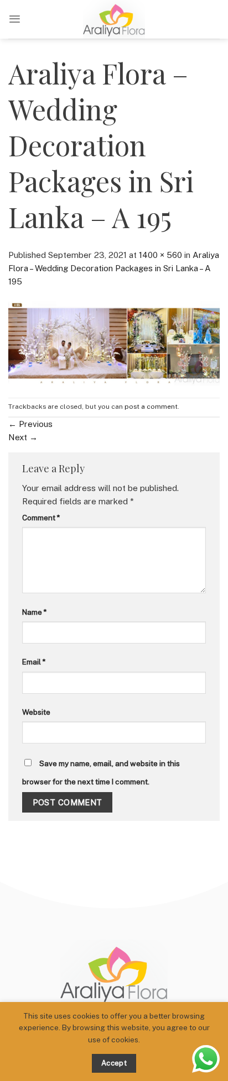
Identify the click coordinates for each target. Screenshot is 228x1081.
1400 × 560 (160, 255)
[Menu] (14, 19)
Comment (41, 517)
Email (33, 661)
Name (34, 612)
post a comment (151, 406)
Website (36, 712)
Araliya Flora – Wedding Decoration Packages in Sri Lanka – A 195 (113, 268)
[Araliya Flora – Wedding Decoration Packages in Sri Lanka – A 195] (114, 342)
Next (23, 437)
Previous (30, 424)
